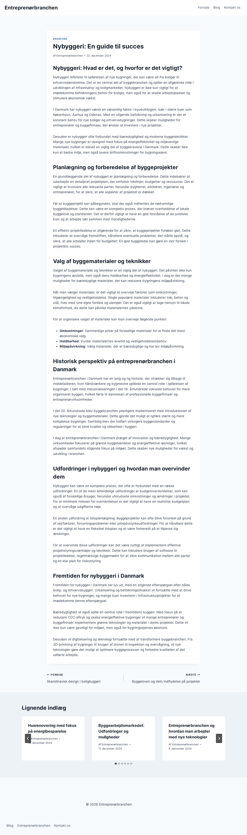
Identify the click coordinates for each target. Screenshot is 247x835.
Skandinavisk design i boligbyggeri (74, 678)
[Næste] (219, 738)
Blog (216, 7)
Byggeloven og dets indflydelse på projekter (166, 678)
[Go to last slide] (28, 738)
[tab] (116, 764)
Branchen (60, 38)
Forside (203, 7)
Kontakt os (232, 7)
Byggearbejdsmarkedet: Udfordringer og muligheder (121, 731)
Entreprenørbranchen (69, 55)
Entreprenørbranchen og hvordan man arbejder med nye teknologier (192, 731)
